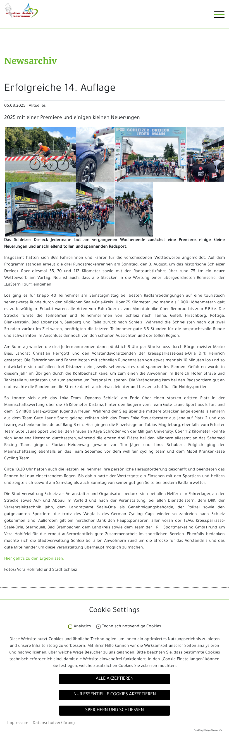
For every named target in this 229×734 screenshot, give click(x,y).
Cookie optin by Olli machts (208, 730)
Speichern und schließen (114, 710)
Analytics (82, 627)
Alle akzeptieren (114, 679)
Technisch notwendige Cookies (131, 627)
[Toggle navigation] (219, 16)
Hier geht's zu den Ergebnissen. (34, 559)
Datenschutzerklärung (54, 723)
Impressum (17, 723)
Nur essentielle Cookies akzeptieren (114, 694)
